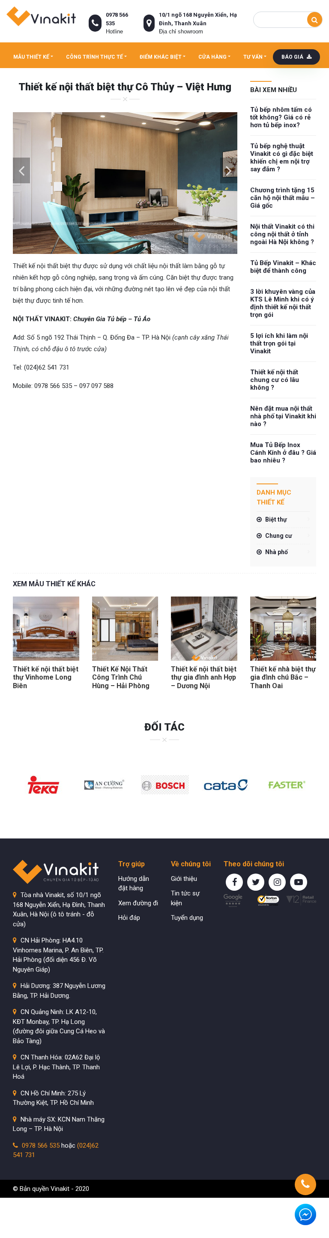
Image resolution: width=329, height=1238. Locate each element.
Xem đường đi (138, 903)
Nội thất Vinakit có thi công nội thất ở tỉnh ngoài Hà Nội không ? (282, 234)
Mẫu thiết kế (31, 57)
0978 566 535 (117, 19)
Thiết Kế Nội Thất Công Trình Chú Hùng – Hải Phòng (121, 677)
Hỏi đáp (129, 918)
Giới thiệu (184, 879)
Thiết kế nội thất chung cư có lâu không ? (274, 379)
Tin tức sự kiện (185, 898)
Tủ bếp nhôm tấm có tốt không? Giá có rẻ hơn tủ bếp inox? (281, 117)
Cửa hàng (212, 57)
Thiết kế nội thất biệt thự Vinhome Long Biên (45, 677)
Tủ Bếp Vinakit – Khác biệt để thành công (283, 266)
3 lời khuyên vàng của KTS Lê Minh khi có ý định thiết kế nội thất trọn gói (282, 303)
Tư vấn (253, 57)
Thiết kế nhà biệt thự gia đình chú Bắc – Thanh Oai (283, 677)
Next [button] (228, 170)
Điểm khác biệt (161, 57)
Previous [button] (21, 170)
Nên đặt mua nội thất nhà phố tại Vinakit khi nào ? (283, 416)
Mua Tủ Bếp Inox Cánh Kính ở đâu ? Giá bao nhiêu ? (283, 452)
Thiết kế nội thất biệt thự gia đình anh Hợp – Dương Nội (203, 677)
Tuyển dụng (187, 918)
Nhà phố (276, 552)
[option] (125, 183)
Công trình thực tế (94, 57)
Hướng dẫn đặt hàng (133, 883)
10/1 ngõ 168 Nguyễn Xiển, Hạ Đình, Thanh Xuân (198, 19)
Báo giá (293, 57)
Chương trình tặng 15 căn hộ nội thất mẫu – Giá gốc (282, 197)
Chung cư (278, 535)
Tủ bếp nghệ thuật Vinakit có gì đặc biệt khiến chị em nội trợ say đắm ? (281, 157)
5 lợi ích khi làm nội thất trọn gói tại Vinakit (279, 343)
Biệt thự (276, 519)
